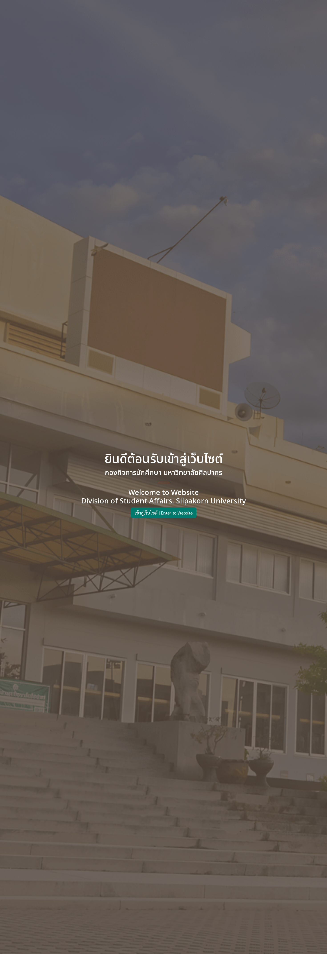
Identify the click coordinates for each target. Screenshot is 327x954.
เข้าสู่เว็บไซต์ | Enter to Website (164, 513)
